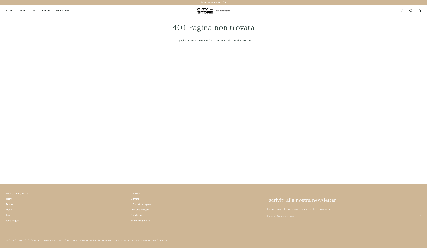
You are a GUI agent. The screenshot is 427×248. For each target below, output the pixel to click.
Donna (9, 204)
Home (9, 198)
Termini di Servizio (140, 220)
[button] (21, 11)
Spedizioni (136, 215)
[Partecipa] (418, 215)
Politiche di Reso (140, 209)
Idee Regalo (12, 220)
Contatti (135, 198)
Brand (9, 215)
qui (217, 40)
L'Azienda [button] (137, 193)
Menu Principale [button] (17, 193)
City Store (16, 240)
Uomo (9, 209)
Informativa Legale (141, 204)
